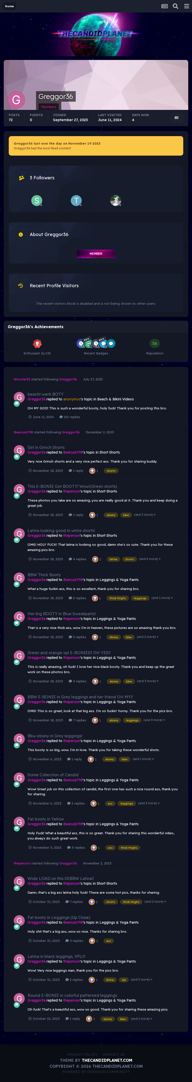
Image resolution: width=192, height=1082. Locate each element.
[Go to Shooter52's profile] (36, 200)
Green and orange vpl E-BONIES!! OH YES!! (69, 652)
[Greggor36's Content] (176, 118)
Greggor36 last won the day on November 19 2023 (57, 143)
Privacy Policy (82, 1054)
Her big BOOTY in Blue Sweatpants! (62, 613)
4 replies (79, 559)
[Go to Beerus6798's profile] (115, 200)
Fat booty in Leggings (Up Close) (59, 917)
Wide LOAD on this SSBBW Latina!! (61, 878)
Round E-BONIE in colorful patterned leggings (72, 995)
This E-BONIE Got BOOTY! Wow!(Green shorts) (72, 486)
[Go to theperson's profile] (76, 200)
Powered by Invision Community (96, 1072)
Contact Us (113, 1054)
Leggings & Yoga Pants (119, 579)
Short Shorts (110, 452)
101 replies (71, 417)
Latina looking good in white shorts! (61, 530)
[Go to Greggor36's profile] (19, 397)
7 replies (79, 720)
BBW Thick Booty (44, 574)
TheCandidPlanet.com (107, 1060)
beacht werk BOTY (46, 394)
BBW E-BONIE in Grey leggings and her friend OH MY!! (80, 696)
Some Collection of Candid (53, 774)
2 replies (79, 598)
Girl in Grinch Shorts (46, 447)
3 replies (77, 847)
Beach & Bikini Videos (115, 399)
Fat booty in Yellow (46, 818)
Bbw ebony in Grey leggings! (55, 735)
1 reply (78, 471)
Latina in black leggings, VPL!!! (56, 956)
